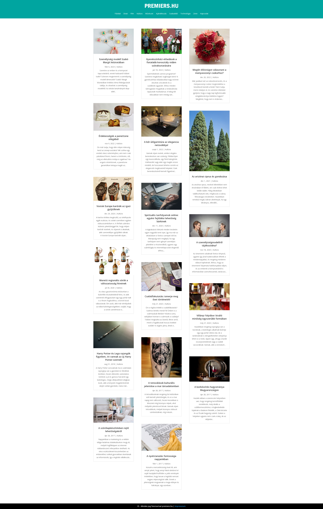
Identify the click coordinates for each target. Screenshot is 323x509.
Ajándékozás (161, 13)
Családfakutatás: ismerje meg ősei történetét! (161, 298)
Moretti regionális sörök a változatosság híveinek (113, 282)
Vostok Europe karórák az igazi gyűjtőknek (114, 208)
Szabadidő (173, 13)
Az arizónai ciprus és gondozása (209, 176)
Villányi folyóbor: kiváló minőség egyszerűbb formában (209, 317)
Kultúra (139, 13)
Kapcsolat (204, 13)
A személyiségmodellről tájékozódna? (209, 244)
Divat (125, 13)
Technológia (185, 13)
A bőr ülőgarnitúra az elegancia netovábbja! (161, 143)
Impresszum (180, 506)
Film (132, 13)
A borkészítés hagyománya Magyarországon (209, 388)
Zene (195, 13)
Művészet (149, 13)
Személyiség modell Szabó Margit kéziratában (113, 61)
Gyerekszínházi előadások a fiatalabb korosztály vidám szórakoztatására (161, 62)
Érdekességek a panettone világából (113, 137)
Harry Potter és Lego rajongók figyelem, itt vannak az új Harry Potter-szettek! (113, 356)
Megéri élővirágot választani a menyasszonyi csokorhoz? (209, 71)
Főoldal (118, 13)
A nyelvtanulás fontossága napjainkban (161, 458)
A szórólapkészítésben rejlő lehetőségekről (113, 430)
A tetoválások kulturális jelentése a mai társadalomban (161, 384)
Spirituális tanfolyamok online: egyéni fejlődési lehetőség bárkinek (161, 218)
